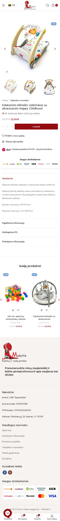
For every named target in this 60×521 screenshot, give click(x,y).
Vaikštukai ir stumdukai (20, 100)
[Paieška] (47, 5)
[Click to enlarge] (7, 72)
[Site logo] (30, 5)
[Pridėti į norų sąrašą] (18, 310)
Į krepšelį (36, 126)
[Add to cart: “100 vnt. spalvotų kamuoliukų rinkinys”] (13, 310)
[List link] (30, 430)
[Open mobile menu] (3, 5)
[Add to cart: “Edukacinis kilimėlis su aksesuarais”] (41, 310)
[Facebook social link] (5, 472)
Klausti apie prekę (14, 141)
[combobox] (11, 5)
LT (14, 5)
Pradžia (5, 100)
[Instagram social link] (10, 472)
